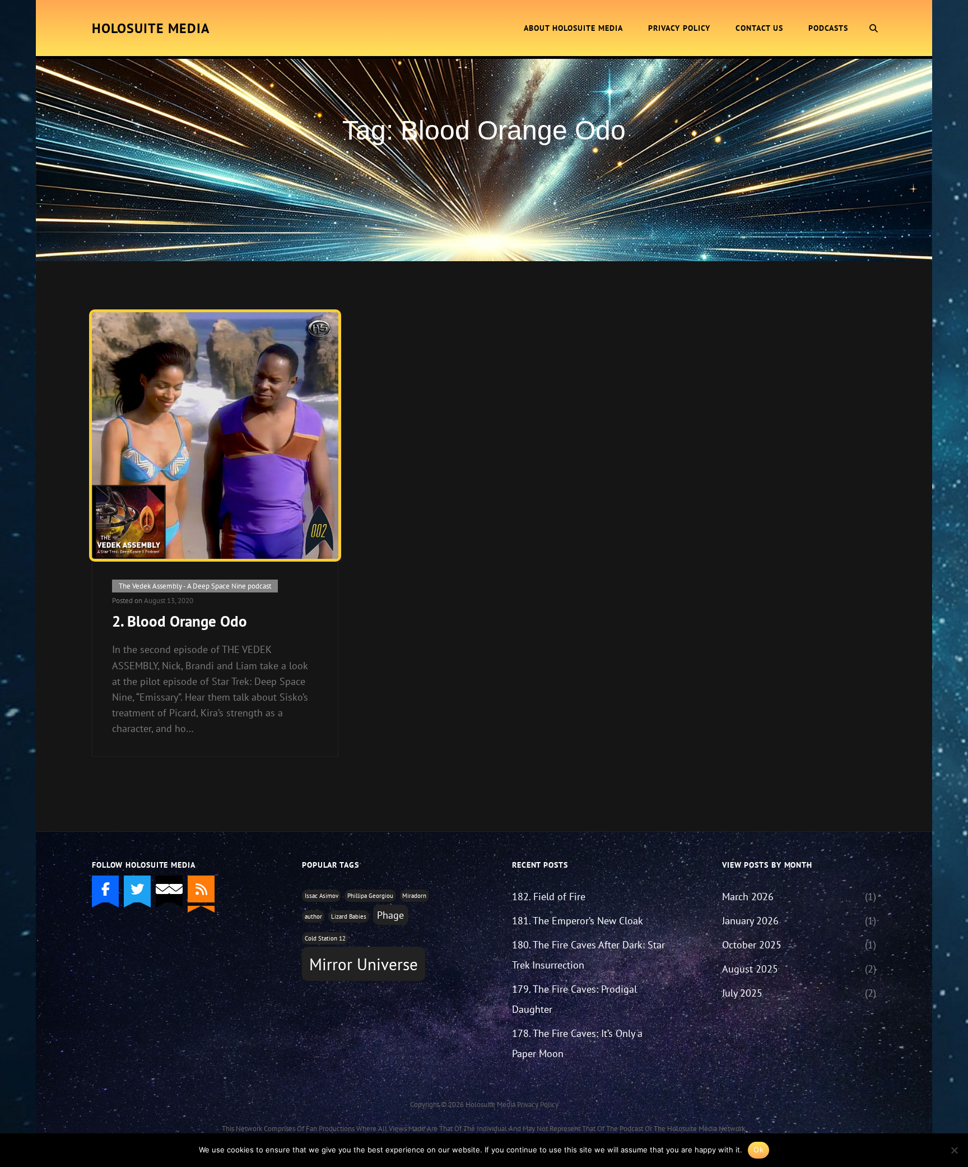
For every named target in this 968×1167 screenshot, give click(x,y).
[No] (954, 1150)
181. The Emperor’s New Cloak (577, 920)
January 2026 (750, 920)
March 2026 (748, 896)
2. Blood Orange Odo (179, 621)
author (313, 916)
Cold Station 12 (325, 938)
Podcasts (828, 28)
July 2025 (742, 993)
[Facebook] (105, 889)
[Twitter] (137, 889)
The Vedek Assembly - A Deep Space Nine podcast (195, 586)
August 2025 (750, 968)
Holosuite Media (151, 28)
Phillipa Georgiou (370, 896)
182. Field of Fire (548, 896)
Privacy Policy (679, 28)
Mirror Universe (363, 964)
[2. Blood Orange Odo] (215, 435)
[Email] (169, 889)
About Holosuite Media (573, 28)
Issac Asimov (321, 896)
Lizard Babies (348, 916)
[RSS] (201, 889)
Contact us (759, 28)
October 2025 (751, 944)
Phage (390, 915)
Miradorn (414, 896)
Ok (758, 1149)
